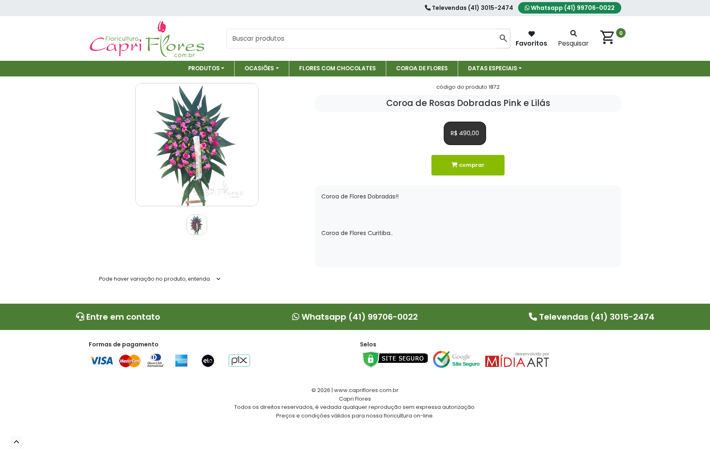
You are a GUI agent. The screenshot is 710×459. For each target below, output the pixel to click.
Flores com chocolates (337, 68)
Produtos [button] (204, 68)
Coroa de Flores (422, 68)
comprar (471, 165)
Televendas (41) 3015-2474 (472, 8)
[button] (16, 442)
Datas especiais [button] (492, 68)
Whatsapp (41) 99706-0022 (572, 8)
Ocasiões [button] (259, 68)
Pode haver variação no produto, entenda (154, 278)
